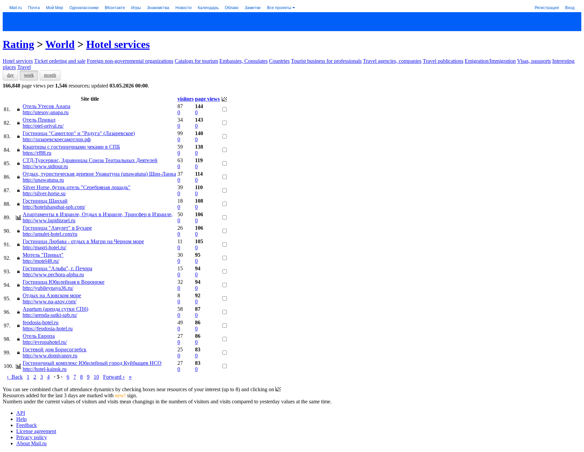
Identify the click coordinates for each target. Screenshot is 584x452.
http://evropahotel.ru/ (45, 342)
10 (96, 377)
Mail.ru (15, 7)
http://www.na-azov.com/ (49, 301)
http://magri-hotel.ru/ (44, 247)
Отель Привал (39, 120)
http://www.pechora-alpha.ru (53, 274)
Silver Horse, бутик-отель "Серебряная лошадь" (76, 187)
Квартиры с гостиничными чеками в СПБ (71, 147)
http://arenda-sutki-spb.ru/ (50, 315)
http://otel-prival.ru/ (43, 126)
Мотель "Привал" (43, 255)
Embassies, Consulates (243, 61)
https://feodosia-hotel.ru (48, 328)
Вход (570, 7)
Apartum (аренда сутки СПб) (55, 309)
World (60, 44)
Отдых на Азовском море (52, 295)
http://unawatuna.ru (43, 180)
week (29, 75)
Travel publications (443, 61)
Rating (18, 44)
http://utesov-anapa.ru (46, 112)
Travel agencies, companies (392, 61)
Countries (279, 61)
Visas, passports (534, 61)
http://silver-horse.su (44, 193)
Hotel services (118, 44)
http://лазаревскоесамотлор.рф (57, 139)
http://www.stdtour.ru (45, 166)
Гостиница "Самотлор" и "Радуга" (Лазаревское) (79, 133)
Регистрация (547, 7)
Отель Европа (39, 336)
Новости (183, 7)
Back (15, 377)
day (10, 75)
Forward (114, 377)
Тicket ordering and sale (60, 61)
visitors (185, 99)
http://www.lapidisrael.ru (49, 220)
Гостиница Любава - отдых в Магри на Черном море (83, 241)
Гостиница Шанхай (45, 201)
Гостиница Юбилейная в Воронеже (63, 282)
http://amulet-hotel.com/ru (50, 234)
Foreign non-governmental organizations (130, 61)
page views (207, 99)
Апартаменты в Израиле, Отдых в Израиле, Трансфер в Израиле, (98, 214)
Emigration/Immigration (490, 61)
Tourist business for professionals (326, 61)
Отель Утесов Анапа (46, 106)
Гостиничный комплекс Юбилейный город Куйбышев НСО (92, 363)
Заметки (253, 7)
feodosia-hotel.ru (40, 322)
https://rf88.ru (37, 153)
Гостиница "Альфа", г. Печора (57, 268)
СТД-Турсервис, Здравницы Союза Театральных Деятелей (90, 160)
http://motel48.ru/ (41, 261)
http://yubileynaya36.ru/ (48, 288)
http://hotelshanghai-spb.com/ (54, 207)
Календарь (208, 7)
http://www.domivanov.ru (50, 355)
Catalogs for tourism (196, 61)
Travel (24, 67)
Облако (232, 7)
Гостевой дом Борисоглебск (55, 349)
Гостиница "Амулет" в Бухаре (57, 228)
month (50, 75)
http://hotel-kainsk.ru (45, 369)
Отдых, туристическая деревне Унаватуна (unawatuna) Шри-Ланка (99, 174)
